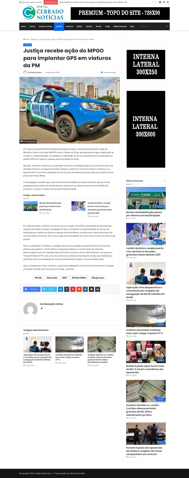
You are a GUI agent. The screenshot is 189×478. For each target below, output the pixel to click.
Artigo (107, 26)
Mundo (98, 26)
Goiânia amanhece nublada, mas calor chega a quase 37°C (68, 357)
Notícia (32, 26)
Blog (132, 26)
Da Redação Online (35, 72)
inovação (52, 277)
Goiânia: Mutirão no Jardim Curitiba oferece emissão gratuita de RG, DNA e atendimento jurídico (101, 358)
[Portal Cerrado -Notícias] (43, 13)
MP (65, 277)
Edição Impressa (120, 26)
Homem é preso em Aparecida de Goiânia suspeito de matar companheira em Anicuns (144, 451)
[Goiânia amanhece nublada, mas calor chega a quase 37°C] (69, 344)
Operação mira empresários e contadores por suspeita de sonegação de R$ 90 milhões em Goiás (37, 358)
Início (27, 39)
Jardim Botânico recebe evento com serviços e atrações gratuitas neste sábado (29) (145, 251)
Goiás (39, 277)
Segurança (98, 277)
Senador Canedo (45, 26)
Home (23, 26)
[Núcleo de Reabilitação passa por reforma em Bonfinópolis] (30, 206)
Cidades (59, 26)
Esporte (89, 26)
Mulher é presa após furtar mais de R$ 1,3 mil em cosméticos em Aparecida (145, 369)
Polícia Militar (80, 277)
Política (79, 26)
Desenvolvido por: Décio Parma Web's (70, 473)
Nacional (69, 26)
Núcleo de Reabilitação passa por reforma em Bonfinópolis (50, 206)
